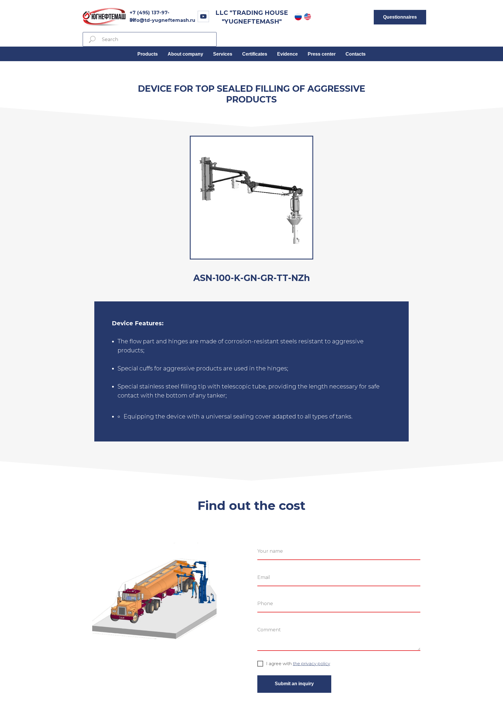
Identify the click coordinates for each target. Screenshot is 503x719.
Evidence (287, 54)
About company (185, 54)
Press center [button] (322, 54)
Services (222, 54)
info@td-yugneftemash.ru (162, 20)
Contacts (356, 54)
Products (147, 54)
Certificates (254, 54)
